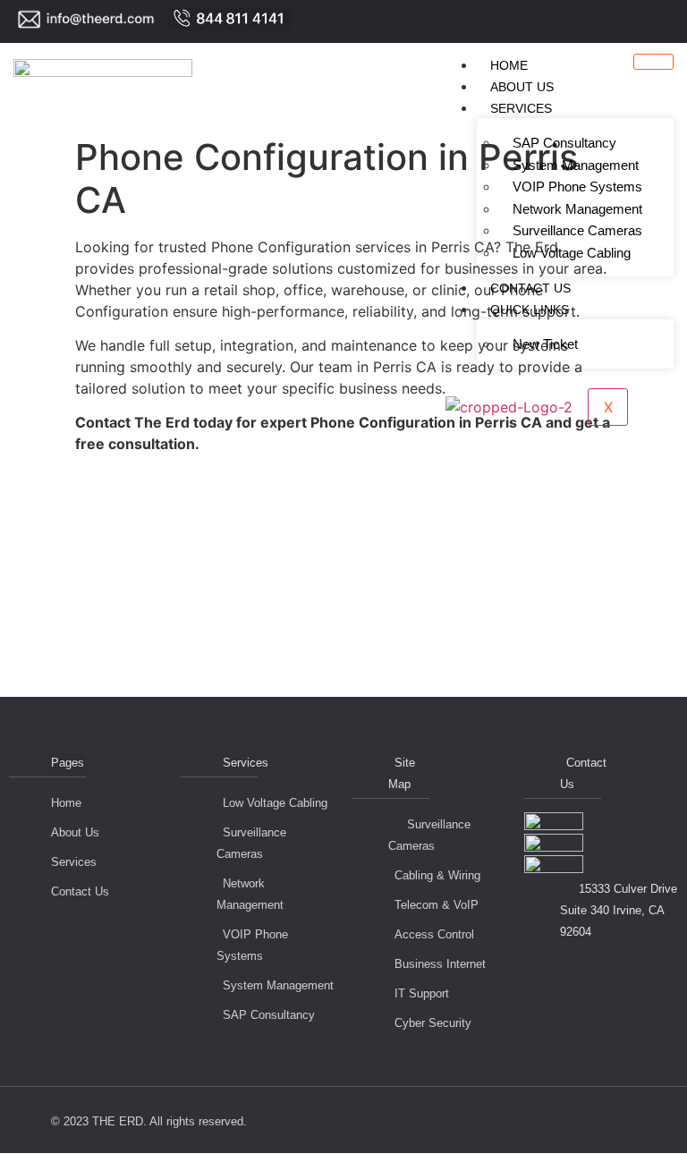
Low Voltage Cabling (572, 252)
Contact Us (530, 288)
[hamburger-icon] (653, 62)
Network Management (577, 208)
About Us (522, 87)
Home (509, 65)
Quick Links (529, 309)
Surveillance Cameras (577, 230)
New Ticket (545, 344)
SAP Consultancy (564, 142)
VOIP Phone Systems (577, 186)
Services (521, 108)
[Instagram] (678, 21)
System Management (576, 165)
